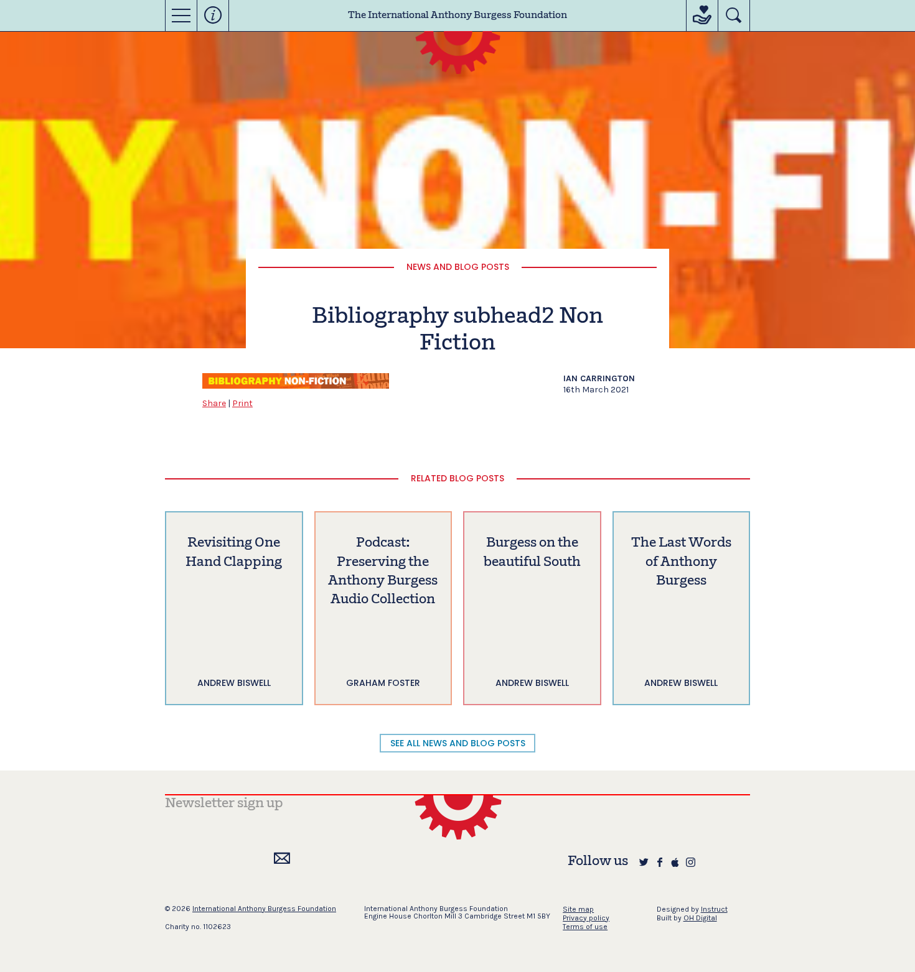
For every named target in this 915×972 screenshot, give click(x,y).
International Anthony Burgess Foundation (264, 908)
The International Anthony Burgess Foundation (457, 16)
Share (214, 403)
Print (242, 403)
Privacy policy (586, 918)
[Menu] (181, 15)
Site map (578, 909)
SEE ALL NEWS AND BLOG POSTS (457, 743)
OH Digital (700, 918)
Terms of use (585, 926)
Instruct (714, 909)
